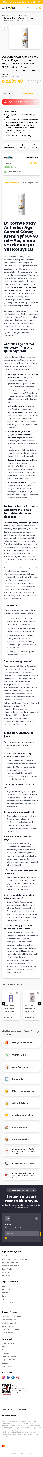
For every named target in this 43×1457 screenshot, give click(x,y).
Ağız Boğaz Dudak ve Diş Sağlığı (14, 1259)
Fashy (4, 1299)
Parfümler (6, 1276)
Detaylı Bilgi (26, 135)
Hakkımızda (6, 1353)
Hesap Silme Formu (9, 1366)
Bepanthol (6, 1289)
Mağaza (5, 1363)
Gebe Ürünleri (7, 1269)
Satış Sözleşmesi (8, 1326)
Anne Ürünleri (7, 1256)
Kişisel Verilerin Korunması (12, 1316)
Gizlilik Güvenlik (8, 1333)
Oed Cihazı (22, 1410)
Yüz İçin (30, 18)
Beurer (4, 1286)
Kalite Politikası (8, 1343)
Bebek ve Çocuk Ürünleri (11, 1266)
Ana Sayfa (6, 15)
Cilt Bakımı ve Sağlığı (20, 15)
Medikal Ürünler (8, 1272)
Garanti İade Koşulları (10, 1329)
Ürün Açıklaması (11, 183)
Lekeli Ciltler (25, 21)
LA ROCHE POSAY (11, 56)
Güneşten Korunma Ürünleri (14, 18)
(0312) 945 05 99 (31, 1163)
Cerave (5, 1296)
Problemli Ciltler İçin (11, 21)
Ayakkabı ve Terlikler (10, 1262)
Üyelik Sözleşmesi (9, 1323)
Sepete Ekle (27, 93)
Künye (4, 1350)
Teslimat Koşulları (9, 1320)
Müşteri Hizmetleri (9, 1360)
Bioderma (6, 1293)
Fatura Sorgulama (9, 1356)
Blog (3, 1347)
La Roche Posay (8, 1302)
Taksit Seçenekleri (30, 183)
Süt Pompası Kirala (9, 1415)
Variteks (5, 1306)
